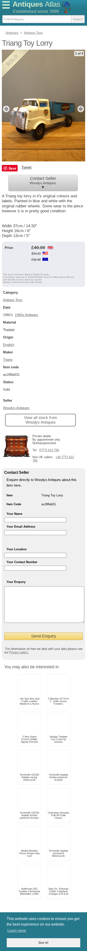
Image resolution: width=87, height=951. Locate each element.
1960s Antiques (26, 315)
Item (9, 495)
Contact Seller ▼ (43, 183)
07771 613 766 (49, 450)
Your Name (14, 514)
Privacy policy (18, 652)
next (81, 109)
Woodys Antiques (16, 408)
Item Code (13, 504)
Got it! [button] (43, 942)
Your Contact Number (21, 562)
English (8, 345)
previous (6, 109)
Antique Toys (13, 300)
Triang (7, 360)
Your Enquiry (16, 582)
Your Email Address (20, 526)
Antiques (36, 4)
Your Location (16, 549)
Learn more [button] (16, 931)
